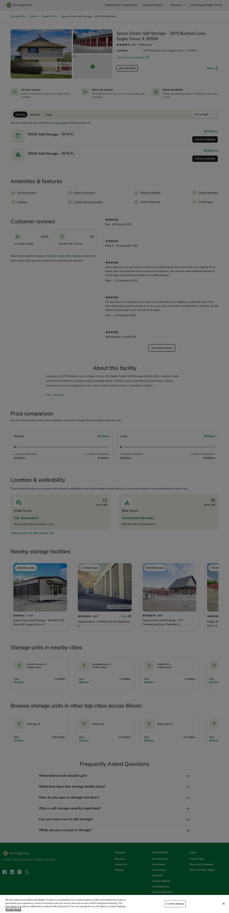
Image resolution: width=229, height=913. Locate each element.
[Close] (223, 903)
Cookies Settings (175, 903)
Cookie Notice (13, 909)
